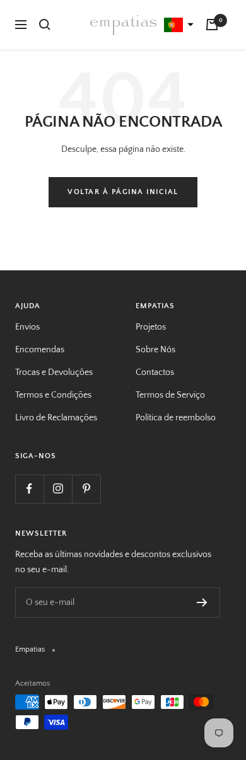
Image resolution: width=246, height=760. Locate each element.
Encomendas (39, 350)
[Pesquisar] (44, 24)
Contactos (155, 372)
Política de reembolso (176, 418)
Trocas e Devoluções (54, 372)
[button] (177, 25)
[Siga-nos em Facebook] (29, 489)
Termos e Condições (53, 395)
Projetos (151, 327)
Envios (27, 327)
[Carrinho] (212, 24)
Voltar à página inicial (123, 192)
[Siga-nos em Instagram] (58, 489)
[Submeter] (202, 602)
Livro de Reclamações (56, 418)
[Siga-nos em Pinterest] (86, 489)
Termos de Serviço (170, 395)
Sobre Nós (155, 350)
